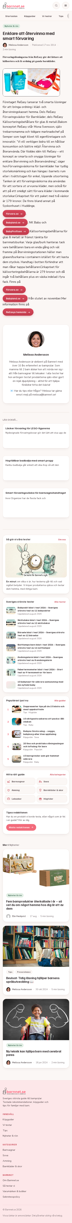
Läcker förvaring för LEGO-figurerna (28, 428)
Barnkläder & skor (53, 790)
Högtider (48, 798)
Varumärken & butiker (14, 1191)
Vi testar (47, 16)
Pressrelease (23, 972)
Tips (61, 16)
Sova (46, 781)
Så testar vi (9, 1185)
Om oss (62, 539)
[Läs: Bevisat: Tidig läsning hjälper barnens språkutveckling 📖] (36, 960)
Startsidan (11, 16)
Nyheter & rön (10, 1135)
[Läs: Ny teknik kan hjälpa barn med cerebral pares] (36, 1033)
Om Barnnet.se (11, 1180)
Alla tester (60, 601)
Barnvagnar (18, 781)
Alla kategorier (58, 774)
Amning (16, 790)
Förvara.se (12, 213)
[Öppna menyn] (65, 5)
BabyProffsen (14, 231)
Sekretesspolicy (11, 1196)
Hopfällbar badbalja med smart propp (29, 460)
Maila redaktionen (19, 827)
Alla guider (60, 700)
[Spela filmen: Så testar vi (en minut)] (36, 560)
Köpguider (29, 16)
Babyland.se (13, 222)
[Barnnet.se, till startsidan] (13, 5)
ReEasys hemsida (16, 312)
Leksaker (17, 798)
